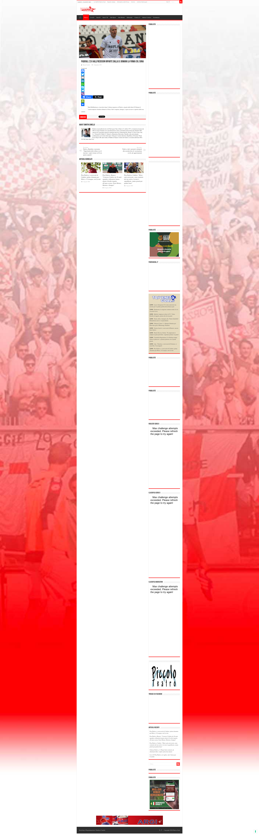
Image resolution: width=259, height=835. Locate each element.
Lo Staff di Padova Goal (99, 2)
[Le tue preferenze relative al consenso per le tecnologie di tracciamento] (255, 831)
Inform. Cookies (146, 17)
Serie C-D (105, 17)
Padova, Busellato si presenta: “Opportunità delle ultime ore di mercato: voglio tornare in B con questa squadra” (92, 151)
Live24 (92, 17)
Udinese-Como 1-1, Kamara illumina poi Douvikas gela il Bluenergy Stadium (163, 324)
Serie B (98, 17)
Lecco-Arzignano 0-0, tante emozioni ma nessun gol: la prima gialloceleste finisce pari (163, 306)
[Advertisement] (164, 57)
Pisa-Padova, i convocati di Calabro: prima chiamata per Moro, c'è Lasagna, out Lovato (163, 349)
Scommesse (156, 17)
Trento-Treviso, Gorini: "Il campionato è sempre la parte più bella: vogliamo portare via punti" (164, 334)
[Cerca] (180, 1)
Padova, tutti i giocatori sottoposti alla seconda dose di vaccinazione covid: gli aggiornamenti (132, 150)
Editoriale (129, 17)
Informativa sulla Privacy (123, 2)
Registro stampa (111, 2)
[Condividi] (112, 104)
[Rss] (167, 2)
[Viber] (112, 93)
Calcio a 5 (137, 17)
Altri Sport (113, 17)
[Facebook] (169, 2)
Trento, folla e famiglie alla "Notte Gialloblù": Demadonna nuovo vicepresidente (164, 320)
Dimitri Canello (86, 65)
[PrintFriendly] (112, 101)
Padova (86, 17)
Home (80, 17)
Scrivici (133, 2)
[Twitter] (112, 74)
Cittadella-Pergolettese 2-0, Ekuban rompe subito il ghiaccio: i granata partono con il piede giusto (163, 339)
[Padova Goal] (91, 8)
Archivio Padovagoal (142, 2)
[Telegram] (112, 90)
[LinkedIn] (112, 80)
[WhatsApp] (112, 84)
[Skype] (112, 87)
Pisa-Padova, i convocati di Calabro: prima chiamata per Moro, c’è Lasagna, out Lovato (91, 177)
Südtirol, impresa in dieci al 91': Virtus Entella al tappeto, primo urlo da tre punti (162, 315)
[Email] (112, 77)
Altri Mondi (121, 17)
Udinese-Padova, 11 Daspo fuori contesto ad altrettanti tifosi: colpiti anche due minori (162, 751)
